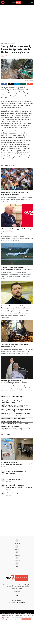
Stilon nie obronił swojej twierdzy (12, 421)
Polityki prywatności (15, 619)
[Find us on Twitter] (17, 546)
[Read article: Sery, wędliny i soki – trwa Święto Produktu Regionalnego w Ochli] (17, 331)
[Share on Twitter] (11, 84)
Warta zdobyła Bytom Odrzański (11, 416)
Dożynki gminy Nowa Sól (14, 479)
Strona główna (4, 43)
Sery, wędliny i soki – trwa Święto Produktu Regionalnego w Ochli (15, 345)
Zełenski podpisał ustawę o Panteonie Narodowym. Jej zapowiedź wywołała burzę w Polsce (16, 307)
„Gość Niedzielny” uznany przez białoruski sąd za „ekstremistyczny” (16, 230)
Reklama (17, 598)
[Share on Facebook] (4, 84)
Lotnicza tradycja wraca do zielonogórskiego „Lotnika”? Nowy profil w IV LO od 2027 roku (19, 486)
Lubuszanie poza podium (14, 493)
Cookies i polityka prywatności (17, 602)
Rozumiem (26, 619)
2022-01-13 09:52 (13, 56)
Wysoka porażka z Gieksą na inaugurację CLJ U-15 (16, 429)
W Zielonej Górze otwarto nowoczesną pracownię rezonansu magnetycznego (12, 463)
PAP (6, 56)
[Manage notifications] (3, 618)
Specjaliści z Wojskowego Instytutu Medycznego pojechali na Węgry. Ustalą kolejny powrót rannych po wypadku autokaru (16, 269)
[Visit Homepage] (18, 2)
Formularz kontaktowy (17, 600)
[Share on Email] (30, 84)
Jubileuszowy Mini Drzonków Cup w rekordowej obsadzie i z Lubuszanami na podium (15, 406)
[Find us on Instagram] (17, 557)
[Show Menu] (32, 2)
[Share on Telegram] (17, 84)
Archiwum (17, 605)
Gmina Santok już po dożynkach (11, 426)
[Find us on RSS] (17, 563)
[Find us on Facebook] (17, 540)
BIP (17, 595)
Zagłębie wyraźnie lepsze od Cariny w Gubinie (15, 423)
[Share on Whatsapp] (23, 84)
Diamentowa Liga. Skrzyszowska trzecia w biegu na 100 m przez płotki (15, 194)
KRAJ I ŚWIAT (12, 43)
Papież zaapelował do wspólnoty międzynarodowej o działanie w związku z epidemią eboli (14, 382)
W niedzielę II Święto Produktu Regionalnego (16, 472)
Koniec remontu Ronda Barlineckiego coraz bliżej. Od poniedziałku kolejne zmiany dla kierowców (16, 410)
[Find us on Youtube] (17, 552)
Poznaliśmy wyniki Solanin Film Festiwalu (13, 418)
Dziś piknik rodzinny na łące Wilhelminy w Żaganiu (16, 413)
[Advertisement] (17, 23)
